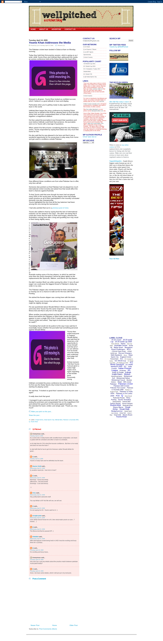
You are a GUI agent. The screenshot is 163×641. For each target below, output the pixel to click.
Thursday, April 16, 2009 (36, 550)
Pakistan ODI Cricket (121, 386)
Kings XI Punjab (118, 372)
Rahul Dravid (128, 396)
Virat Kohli (117, 415)
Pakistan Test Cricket (117, 388)
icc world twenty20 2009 (122, 365)
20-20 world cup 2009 (123, 342)
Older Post (74, 625)
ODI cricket (127, 382)
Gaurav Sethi (37, 466)
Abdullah (35, 536)
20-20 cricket (116, 340)
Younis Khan (34, 421)
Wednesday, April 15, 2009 (37, 468)
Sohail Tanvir (128, 411)
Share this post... (35, 415)
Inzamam (123, 370)
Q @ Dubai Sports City (90, 76)
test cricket (114, 413)
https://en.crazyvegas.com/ (95, 123)
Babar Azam (118, 347)
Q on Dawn (86, 46)
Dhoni (125, 355)
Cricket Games (87, 95)
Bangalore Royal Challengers (121, 348)
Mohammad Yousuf (118, 380)
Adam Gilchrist (115, 343)
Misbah (127, 374)
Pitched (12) (61, 45)
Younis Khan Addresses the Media (50, 42)
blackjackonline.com (97, 110)
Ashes (123, 344)
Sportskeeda (87, 54)
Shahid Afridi (86, 71)
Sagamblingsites (115, 161)
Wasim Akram (127, 415)
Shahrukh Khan (128, 405)
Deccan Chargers (125, 353)
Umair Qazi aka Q (89, 137)
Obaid (120, 382)
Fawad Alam (114, 359)
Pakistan (113, 384)
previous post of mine (60, 208)
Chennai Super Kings (119, 351)
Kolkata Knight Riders (121, 373)
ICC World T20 (87, 74)
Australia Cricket (120, 345)
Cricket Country (88, 57)
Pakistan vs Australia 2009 (70, 419)
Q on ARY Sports (88, 52)
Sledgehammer (117, 411)
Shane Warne (118, 407)
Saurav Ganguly (127, 403)
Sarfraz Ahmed (115, 403)
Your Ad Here (114, 259)
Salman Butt (126, 401)
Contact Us (70, 29)
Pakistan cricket (125, 384)
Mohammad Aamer (116, 376)
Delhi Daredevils (116, 355)
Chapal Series (39, 419)
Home (33, 29)
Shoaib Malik (124, 409)
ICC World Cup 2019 (89, 66)
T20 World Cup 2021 (89, 63)
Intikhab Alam (58, 419)
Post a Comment (39, 579)
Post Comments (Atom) (48, 629)
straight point (36, 516)
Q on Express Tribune (89, 49)
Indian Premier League (121, 369)
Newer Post (35, 625)
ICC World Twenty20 (121, 363)
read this (101, 101)
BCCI (129, 349)
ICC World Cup (120, 361)
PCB (118, 396)
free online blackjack (92, 109)
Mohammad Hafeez (123, 378)
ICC (121, 359)
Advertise (56, 29)
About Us (43, 29)
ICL (125, 366)
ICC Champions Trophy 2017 (91, 69)
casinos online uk (98, 89)
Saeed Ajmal (117, 401)
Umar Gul (123, 413)
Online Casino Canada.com (91, 104)
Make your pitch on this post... (41, 411)
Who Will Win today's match (119, 102)
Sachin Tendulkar (124, 400)
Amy (34, 493)
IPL (129, 370)
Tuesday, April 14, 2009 (36, 435)
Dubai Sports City (49, 419)
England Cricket (125, 357)
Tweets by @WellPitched (118, 47)
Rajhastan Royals (119, 398)
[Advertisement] (119, 299)
